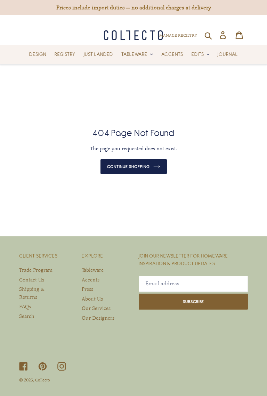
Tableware (93, 270)
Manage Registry (178, 35)
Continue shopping (128, 166)
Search (26, 316)
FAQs (25, 306)
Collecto (42, 380)
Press (87, 289)
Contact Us (31, 280)
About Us (92, 299)
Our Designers (98, 318)
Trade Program (35, 270)
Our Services (96, 308)
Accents (90, 280)
